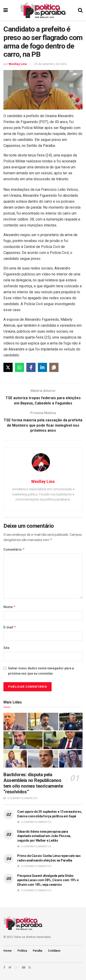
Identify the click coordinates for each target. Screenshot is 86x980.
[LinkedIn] (42, 367)
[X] (8, 367)
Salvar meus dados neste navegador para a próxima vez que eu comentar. (41, 670)
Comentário (14, 549)
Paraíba (37, 950)
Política (22, 950)
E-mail (9, 627)
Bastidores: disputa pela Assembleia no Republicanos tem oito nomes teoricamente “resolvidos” (33, 783)
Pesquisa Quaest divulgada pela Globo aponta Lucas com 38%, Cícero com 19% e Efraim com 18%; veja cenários (47, 880)
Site (6, 648)
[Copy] (53, 367)
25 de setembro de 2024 (50, 64)
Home (7, 950)
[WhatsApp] (19, 367)
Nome (9, 607)
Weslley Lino (18, 64)
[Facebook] (31, 367)
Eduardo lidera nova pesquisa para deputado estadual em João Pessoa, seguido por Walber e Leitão (44, 836)
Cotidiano (54, 950)
